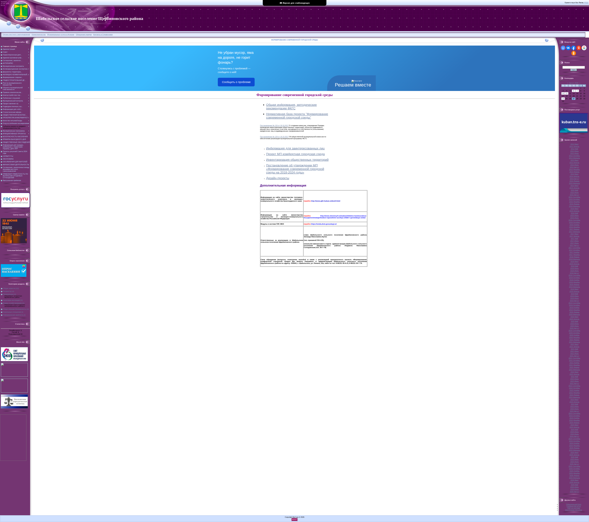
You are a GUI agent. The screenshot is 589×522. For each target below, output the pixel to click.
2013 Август (574, 167)
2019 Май (574, 294)
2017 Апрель (574, 236)
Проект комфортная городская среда (295, 154)
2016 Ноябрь (574, 225)
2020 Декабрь (574, 337)
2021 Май (574, 349)
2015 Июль (574, 192)
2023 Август (574, 411)
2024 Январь (574, 423)
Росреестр (7, 291)
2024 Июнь (574, 432)
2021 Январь (574, 340)
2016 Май (574, 213)
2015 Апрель (574, 188)
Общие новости (9, 288)
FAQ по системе (573, 508)
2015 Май (574, 190)
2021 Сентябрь (574, 358)
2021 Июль (574, 353)
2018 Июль (574, 271)
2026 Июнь (574, 487)
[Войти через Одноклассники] (573, 53)
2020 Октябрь (574, 333)
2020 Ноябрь (574, 335)
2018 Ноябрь (574, 280)
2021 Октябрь (574, 360)
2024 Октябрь (574, 441)
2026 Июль (574, 489)
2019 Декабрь (574, 310)
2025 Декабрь (574, 473)
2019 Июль (574, 298)
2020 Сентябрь (574, 330)
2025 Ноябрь (574, 471)
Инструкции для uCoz (573, 510)
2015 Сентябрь (574, 197)
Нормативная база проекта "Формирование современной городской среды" (297, 115)
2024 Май (574, 429)
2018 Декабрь (574, 282)
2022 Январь (574, 367)
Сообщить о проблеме (236, 82)
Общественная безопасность (14, 309)
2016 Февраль (574, 206)
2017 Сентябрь (574, 248)
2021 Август (574, 356)
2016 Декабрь (574, 227)
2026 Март (574, 480)
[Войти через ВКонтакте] (568, 48)
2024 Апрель (574, 427)
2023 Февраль (574, 397)
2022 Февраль (574, 370)
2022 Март (574, 372)
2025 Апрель (574, 455)
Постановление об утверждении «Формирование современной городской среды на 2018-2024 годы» (295, 169)
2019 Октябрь (574, 305)
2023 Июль (574, 409)
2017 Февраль (574, 232)
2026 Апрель (574, 482)
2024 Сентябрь (574, 439)
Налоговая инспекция (11, 300)
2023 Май (574, 404)
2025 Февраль (574, 450)
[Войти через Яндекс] (578, 48)
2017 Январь (574, 229)
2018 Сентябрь (574, 275)
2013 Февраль (574, 158)
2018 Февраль (574, 259)
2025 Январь (574, 448)
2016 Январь (574, 204)
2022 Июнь (574, 379)
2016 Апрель (574, 211)
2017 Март (574, 234)
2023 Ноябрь (574, 418)
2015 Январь (574, 181)
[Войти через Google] (584, 47)
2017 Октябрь (574, 250)
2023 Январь (574, 395)
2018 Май (574, 266)
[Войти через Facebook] (573, 48)
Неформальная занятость (13, 315)
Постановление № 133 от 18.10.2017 (274, 125)
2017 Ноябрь (574, 252)
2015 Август (574, 195)
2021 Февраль (574, 342)
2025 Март (574, 452)
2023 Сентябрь (574, 413)
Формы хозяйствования (12, 303)
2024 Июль (574, 434)
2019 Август (574, 301)
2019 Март (574, 289)
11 (567, 93)
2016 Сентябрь (574, 220)
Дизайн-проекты (277, 178)
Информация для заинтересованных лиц (295, 148)
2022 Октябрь (574, 388)
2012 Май (574, 149)
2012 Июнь (574, 151)
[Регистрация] (18, 26)
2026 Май (574, 485)
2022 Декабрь (574, 393)
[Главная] (9, 23)
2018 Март (574, 261)
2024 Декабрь (574, 446)
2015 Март (574, 186)
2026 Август (574, 492)
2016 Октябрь (574, 222)
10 (563, 93)
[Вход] (28, 29)
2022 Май (574, 377)
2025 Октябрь (574, 469)
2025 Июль (574, 462)
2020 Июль (574, 326)
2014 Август (574, 179)
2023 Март (574, 400)
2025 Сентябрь (574, 466)
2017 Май (574, 238)
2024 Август (574, 436)
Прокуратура (8, 294)
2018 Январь (574, 257)
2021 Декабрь (574, 365)
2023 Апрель (574, 402)
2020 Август (574, 328)
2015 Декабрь (574, 202)
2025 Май (574, 457)
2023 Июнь (574, 406)
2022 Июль (574, 381)
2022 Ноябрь (574, 390)
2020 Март (574, 317)
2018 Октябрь (574, 278)
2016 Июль (574, 218)
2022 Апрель (574, 374)
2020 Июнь (574, 324)
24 (563, 99)
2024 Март (574, 425)
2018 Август (574, 273)
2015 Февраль (574, 183)
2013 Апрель (574, 163)
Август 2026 (573, 83)
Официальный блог (573, 504)
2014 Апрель (574, 176)
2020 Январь (574, 312)
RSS (586, 3)
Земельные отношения (12, 312)
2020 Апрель (574, 319)
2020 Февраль (574, 314)
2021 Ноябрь (574, 363)
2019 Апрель (574, 291)
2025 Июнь (574, 459)
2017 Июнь (574, 241)
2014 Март (574, 174)
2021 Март (574, 344)
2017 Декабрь (574, 255)
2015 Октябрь (574, 199)
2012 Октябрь (574, 156)
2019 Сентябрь (574, 303)
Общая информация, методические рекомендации (291, 106)
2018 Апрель (574, 264)
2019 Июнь (574, 296)
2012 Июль (574, 153)
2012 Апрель (574, 146)
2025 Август (574, 464)
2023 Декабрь (574, 420)
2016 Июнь (574, 215)
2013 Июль (574, 165)
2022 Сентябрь (574, 386)
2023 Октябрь (574, 416)
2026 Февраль (574, 478)
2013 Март (574, 160)
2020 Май (574, 321)
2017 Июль (574, 243)
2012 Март (574, 144)
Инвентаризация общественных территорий (297, 159)
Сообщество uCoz (574, 506)
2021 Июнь (574, 351)
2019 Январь (574, 284)
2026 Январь (574, 475)
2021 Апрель (574, 347)
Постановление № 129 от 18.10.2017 (274, 137)
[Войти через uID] (563, 48)
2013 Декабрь (574, 169)
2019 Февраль (574, 287)
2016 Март (574, 209)
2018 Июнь (574, 268)
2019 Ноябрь (574, 307)
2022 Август (574, 383)
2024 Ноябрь (574, 443)
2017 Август (574, 245)
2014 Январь (574, 172)
